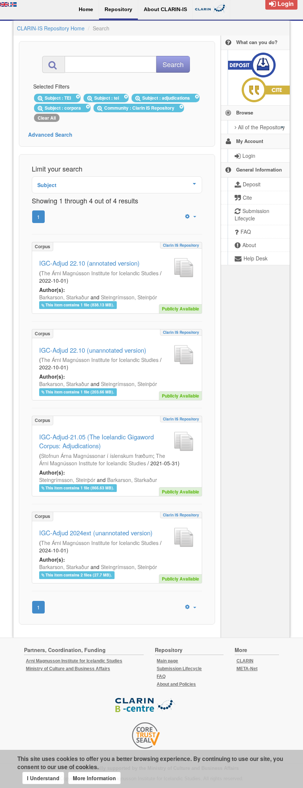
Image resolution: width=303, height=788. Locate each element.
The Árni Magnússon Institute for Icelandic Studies (100, 273)
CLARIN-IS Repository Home (51, 28)
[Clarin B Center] (145, 705)
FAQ (161, 676)
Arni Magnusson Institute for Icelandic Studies (74, 661)
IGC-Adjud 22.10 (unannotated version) (92, 350)
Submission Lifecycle (179, 668)
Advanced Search (50, 134)
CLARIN (244, 661)
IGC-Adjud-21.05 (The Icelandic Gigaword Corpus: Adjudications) (96, 441)
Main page (167, 661)
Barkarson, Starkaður (64, 297)
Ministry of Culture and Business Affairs (68, 668)
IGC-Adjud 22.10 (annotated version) (89, 263)
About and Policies (176, 684)
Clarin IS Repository (181, 245)
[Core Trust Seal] (146, 735)
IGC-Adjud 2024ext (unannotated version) (96, 532)
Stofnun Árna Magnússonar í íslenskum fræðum (97, 455)
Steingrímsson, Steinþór (129, 297)
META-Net (247, 668)
